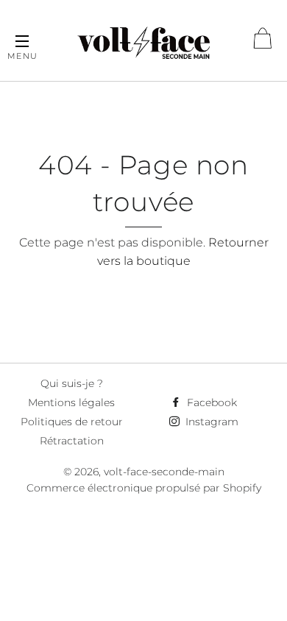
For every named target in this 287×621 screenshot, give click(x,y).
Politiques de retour (72, 421)
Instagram (210, 421)
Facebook (210, 402)
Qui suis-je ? (71, 383)
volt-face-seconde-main (164, 471)
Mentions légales (71, 402)
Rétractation (72, 440)
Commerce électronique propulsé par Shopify (143, 487)
